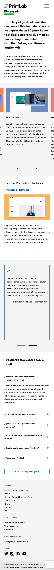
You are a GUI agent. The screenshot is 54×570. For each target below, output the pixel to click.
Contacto (8, 529)
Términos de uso (11, 526)
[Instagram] (12, 554)
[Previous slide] (21, 169)
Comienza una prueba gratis (27, 471)
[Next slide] (32, 169)
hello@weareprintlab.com (16, 541)
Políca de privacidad (12, 567)
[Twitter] (6, 554)
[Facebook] (18, 554)
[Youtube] (24, 554)
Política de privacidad (14, 522)
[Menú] (47, 6)
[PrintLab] (15, 6)
